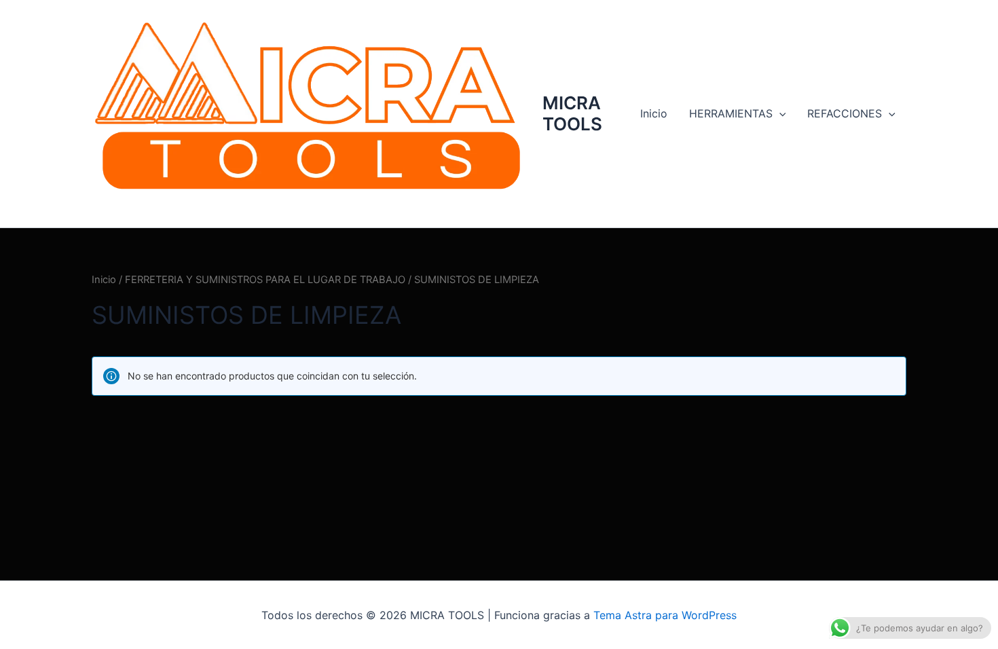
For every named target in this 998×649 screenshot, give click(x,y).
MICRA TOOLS (572, 113)
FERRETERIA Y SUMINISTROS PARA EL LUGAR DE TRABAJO (265, 280)
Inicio (653, 113)
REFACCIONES (844, 113)
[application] (779, 113)
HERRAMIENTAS (731, 113)
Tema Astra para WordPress (665, 615)
